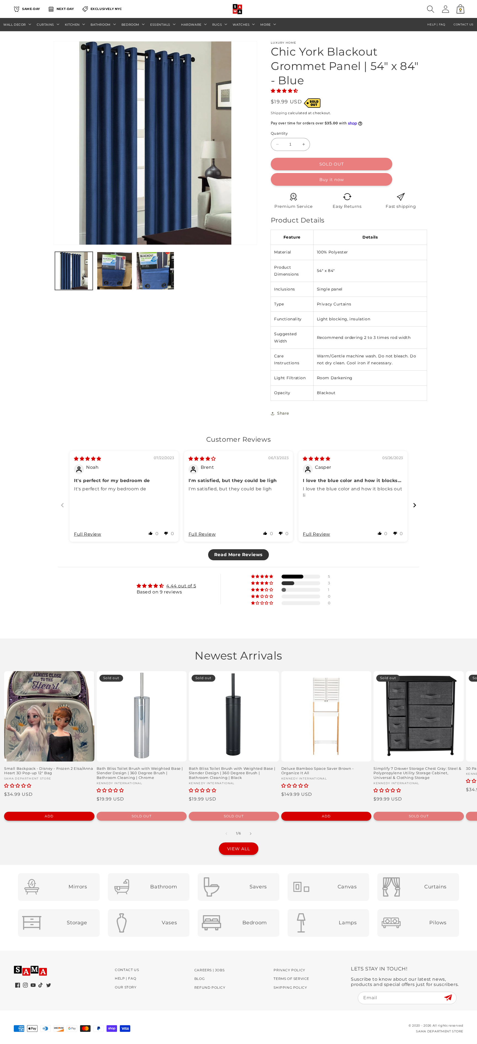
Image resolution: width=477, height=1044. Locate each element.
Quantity (279, 133)
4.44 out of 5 (181, 585)
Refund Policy (210, 987)
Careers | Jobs (209, 970)
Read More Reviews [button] (238, 554)
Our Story (125, 987)
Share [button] (283, 413)
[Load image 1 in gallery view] (74, 271)
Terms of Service (291, 979)
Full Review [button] (87, 534)
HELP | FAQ (436, 24)
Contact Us (127, 970)
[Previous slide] (62, 505)
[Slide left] (226, 834)
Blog (199, 979)
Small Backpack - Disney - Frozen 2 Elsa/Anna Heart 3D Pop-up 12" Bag (48, 770)
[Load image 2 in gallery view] (114, 271)
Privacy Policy (289, 970)
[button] (431, 9)
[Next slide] (414, 505)
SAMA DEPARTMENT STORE (439, 1031)
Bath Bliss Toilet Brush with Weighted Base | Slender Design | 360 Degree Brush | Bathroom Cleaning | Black (232, 773)
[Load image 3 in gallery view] (155, 271)
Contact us (463, 24)
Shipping (279, 113)
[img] (87, 458)
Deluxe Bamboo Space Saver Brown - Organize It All (317, 770)
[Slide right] (251, 834)
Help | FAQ (125, 978)
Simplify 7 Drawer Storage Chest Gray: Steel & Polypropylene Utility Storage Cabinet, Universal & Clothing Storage (417, 773)
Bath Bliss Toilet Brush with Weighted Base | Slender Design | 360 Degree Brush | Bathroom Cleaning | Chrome (140, 773)
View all (238, 848)
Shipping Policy (290, 987)
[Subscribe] (448, 997)
